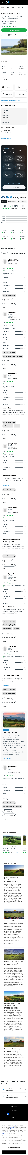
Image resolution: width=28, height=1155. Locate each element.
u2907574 (12, 646)
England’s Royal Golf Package (13, 961)
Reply (4, 307)
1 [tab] (12, 52)
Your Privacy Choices (15, 1114)
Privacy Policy (14, 1110)
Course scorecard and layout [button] (10, 101)
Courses (7, 7)
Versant (15, 1125)
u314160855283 (14, 260)
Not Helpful (10, 304)
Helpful (9, 300)
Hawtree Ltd (5, 122)
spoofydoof (12, 374)
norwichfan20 (13, 508)
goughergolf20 (14, 444)
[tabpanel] (14, 47)
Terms (12, 1127)
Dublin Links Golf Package (12, 1049)
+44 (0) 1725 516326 (9, 21)
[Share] (26, 13)
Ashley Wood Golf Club (9, 847)
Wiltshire (10, 9)
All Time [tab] (4, 201)
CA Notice (14, 1118)
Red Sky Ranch (10, 732)
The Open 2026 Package (12, 921)
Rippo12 (11, 574)
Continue (14, 1152)
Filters (4, 253)
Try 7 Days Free (14, 187)
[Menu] (2, 2)
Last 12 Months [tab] (22, 201)
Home (2, 7)
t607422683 (13, 313)
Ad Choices (14, 1106)
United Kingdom (19, 7)
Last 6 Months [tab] (12, 201)
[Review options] (24, 260)
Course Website (7, 24)
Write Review (15, 852)
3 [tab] (15, 52)
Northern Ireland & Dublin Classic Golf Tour (12, 1004)
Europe (12, 7)
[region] (14, 1138)
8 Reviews (15, 26)
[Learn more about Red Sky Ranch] (14, 720)
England (4, 9)
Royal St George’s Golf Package (11, 878)
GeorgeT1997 (13, 766)
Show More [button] (5, 138)
